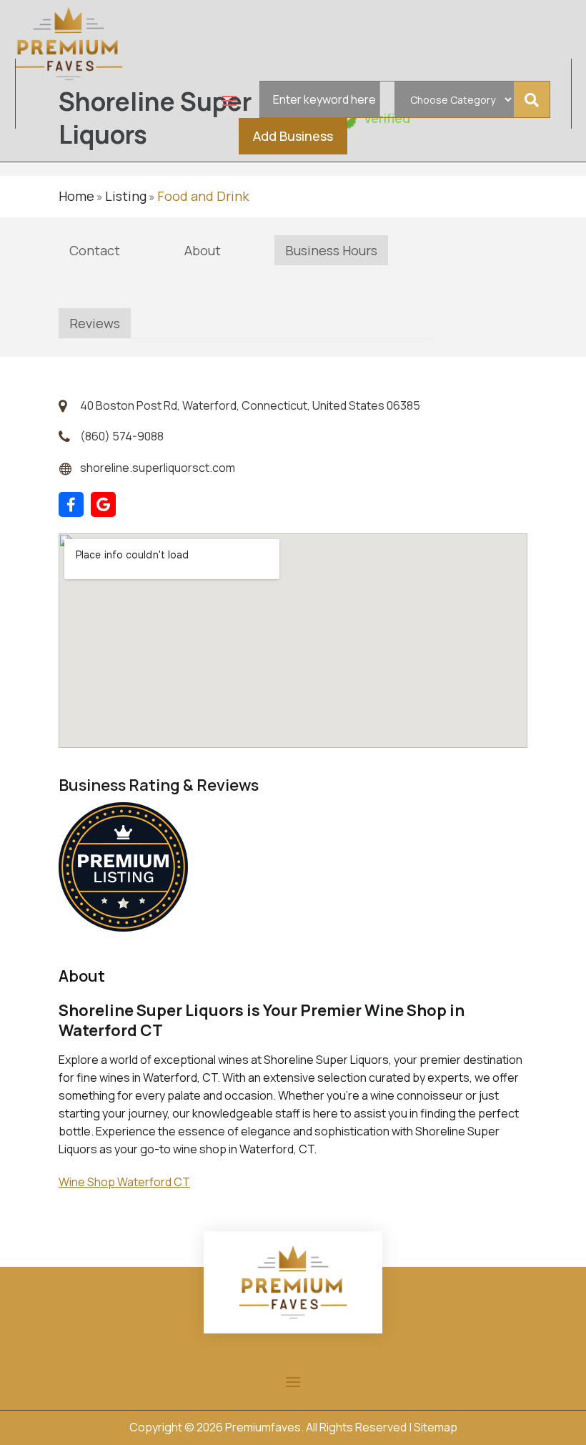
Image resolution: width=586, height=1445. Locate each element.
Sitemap (435, 1427)
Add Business (293, 135)
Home (76, 195)
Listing (125, 195)
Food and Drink (203, 195)
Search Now (535, 99)
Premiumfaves (263, 1427)
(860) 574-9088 (122, 436)
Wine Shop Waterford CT (124, 1182)
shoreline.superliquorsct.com (157, 467)
